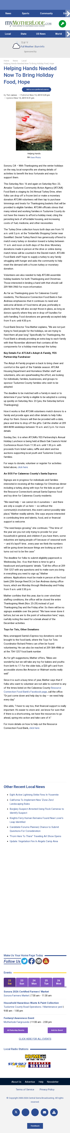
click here (23, 467)
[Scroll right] (67, 13)
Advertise (30, 1081)
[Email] (44, 1112)
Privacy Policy (47, 1089)
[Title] (54, 1112)
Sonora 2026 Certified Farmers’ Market (26, 991)
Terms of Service (25, 1089)
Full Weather (27, 46)
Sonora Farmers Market (16, 995)
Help (41, 1081)
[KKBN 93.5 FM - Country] (39, 1064)
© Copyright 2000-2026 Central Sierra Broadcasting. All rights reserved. (35, 1100)
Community (46, 13)
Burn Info (39, 46)
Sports (25, 13)
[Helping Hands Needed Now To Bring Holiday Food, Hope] (34, 149)
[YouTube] (35, 1112)
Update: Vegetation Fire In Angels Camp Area (34, 841)
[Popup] (62, 23)
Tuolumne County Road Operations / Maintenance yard (33, 1006)
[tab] (10, 982)
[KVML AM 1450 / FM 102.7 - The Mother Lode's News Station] (35, 1056)
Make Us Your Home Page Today (23, 955)
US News (41, 34)
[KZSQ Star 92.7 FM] (16, 1064)
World (58, 34)
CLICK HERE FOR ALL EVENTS (35, 1038)
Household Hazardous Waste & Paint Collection (31, 1002)
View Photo (35, 157)
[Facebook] (25, 1112)
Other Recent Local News (24, 787)
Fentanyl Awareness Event (19, 1018)
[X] (16, 1112)
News (8, 13)
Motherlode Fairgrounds (16, 1022)
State (23, 34)
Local (8, 34)
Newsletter (53, 1081)
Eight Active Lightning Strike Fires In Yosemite (34, 794)
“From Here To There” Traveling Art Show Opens (35, 836)
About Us (16, 1081)
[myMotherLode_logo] (28, 23)
